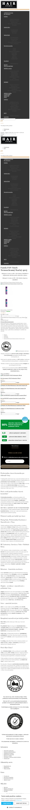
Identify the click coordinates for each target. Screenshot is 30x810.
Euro (5, 130)
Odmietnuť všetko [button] (21, 803)
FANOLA (6, 336)
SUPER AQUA (14, 75)
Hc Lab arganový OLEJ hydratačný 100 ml (10, 378)
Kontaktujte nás (7, 766)
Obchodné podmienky (9, 750)
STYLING (14, 25)
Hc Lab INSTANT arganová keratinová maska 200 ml (13, 398)
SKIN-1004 (14, 57)
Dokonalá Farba (14, 39)
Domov (5, 334)
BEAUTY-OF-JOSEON (14, 51)
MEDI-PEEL (14, 54)
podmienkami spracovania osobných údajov (18, 457)
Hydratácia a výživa (14, 20)
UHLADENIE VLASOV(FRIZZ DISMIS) (14, 91)
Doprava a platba (8, 755)
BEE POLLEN (14, 72)
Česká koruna (6, 129)
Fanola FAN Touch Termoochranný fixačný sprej (14, 338)
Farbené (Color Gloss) (14, 84)
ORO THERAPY (14, 108)
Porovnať (6, 320)
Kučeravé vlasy (14, 22)
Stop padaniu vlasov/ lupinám (14, 42)
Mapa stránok (7, 768)
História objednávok (8, 788)
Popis (2, 322)
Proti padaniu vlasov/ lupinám (14, 23)
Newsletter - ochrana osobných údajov (12, 757)
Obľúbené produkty (8, 790)
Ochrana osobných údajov (10, 752)
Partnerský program (8, 778)
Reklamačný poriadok (9, 754)
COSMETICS (14, 31)
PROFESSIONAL (14, 63)
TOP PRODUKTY (14, 37)
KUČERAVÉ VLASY (14, 103)
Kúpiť (17, 316)
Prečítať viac (19, 800)
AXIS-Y (14, 50)
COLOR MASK (14, 30)
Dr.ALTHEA (14, 53)
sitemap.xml (6, 758)
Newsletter (15, 446)
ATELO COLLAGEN (14, 71)
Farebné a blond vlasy (14, 19)
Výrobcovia (6, 776)
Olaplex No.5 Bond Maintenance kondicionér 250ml (12, 408)
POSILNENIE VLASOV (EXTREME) (14, 88)
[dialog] (15, 802)
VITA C (14, 78)
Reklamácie (6, 767)
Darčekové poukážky (8, 777)
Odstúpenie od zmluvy (9, 753)
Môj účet (6, 787)
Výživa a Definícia (14, 43)
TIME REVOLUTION (14, 77)
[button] (15, 807)
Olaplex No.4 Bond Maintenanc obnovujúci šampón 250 (13, 388)
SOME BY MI (14, 58)
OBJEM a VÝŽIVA (14, 106)
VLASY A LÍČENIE (14, 79)
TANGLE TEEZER (14, 115)
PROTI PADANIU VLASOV (14, 109)
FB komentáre (9, 322)
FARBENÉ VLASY (14, 102)
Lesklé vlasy (14, 40)
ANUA (14, 48)
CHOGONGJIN (14, 74)
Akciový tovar (7, 780)
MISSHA (14, 55)
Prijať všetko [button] (7, 803)
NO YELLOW (14, 105)
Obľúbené (2, 320)
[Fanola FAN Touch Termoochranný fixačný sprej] (12, 283)
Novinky (6, 791)
